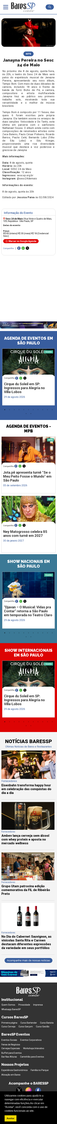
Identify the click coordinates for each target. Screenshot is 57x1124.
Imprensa (38, 1004)
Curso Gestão (42, 1026)
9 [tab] (42, 409)
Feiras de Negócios (10, 1044)
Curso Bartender (28, 1023)
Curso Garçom (26, 1026)
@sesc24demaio (27, 178)
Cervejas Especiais (10, 1048)
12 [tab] (26, 413)
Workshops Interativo (33, 1048)
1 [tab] (4, 409)
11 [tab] (52, 409)
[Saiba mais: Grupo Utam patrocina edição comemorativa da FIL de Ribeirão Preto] (27, 879)
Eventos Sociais (9, 1040)
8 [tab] (38, 409)
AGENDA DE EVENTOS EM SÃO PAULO (28, 340)
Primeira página (9, 1023)
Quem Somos (8, 1004)
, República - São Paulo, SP (27, 219)
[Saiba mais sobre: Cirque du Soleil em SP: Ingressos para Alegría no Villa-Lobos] (28, 362)
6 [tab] (28, 409)
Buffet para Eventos (11, 1053)
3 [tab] (14, 409)
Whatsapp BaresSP (11, 1009)
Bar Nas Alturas (9, 1056)
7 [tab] (33, 409)
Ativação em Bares (10, 1074)
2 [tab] (9, 409)
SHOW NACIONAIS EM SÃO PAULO (28, 564)
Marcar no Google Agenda (22, 241)
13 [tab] (30, 413)
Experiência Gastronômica (14, 1070)
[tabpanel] (28, 378)
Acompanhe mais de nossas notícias (28, 960)
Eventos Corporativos (31, 1040)
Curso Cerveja (8, 1026)
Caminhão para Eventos (32, 1056)
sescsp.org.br (25, 175)
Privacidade (24, 1004)
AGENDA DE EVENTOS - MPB (28, 428)
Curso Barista (47, 1023)
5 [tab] (23, 409)
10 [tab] (47, 409)
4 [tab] (19, 409)
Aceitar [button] (10, 1118)
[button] (35, 1111)
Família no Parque (40, 1070)
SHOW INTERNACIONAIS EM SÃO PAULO (28, 652)
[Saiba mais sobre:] (28, 585)
